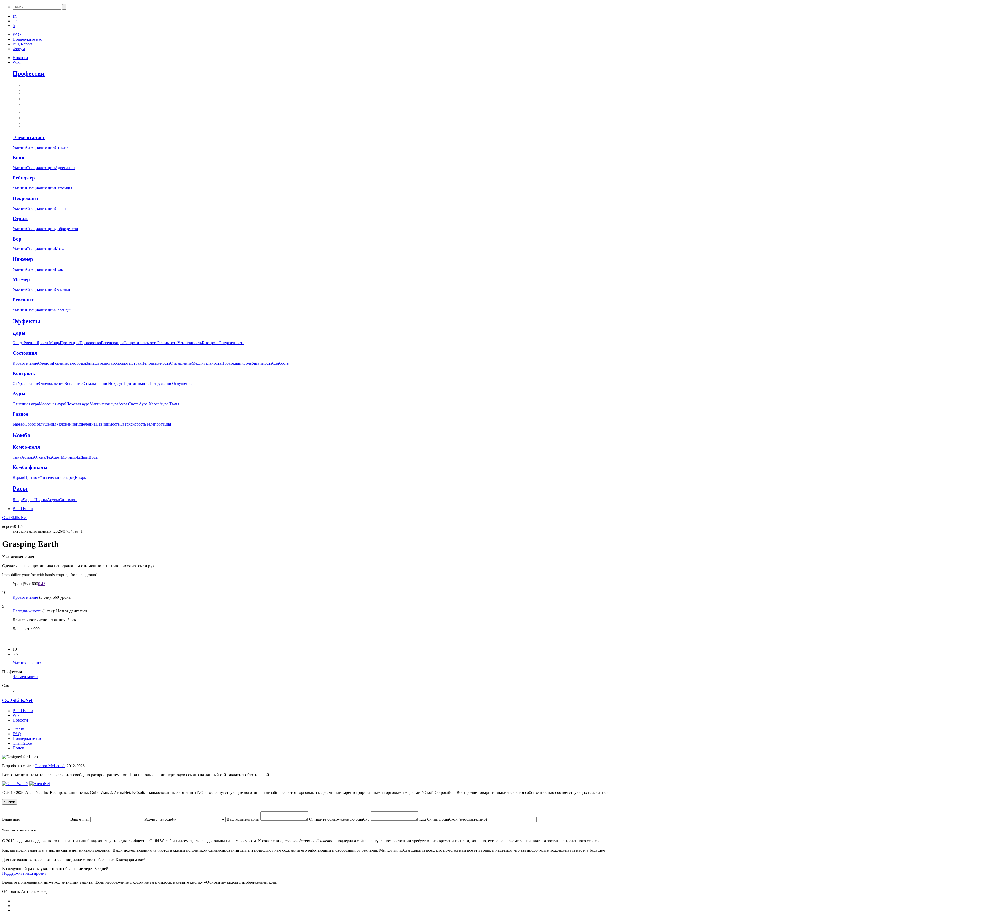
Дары (19, 333)
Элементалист (29, 137)
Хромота (123, 363)
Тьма (17, 457)
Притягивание (136, 383)
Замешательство (100, 363)
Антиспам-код (34, 891)
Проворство (90, 343)
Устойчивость (189, 343)
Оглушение (182, 383)
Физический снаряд (57, 477)
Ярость (42, 343)
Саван (60, 208)
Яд (77, 457)
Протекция (69, 343)
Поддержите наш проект (24, 873)
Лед (48, 457)
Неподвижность (155, 363)
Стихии (62, 147)
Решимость (167, 343)
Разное (20, 414)
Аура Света (128, 404)
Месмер (21, 279)
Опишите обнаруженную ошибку (340, 819)
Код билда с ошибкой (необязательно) (453, 819)
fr (14, 25)
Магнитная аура (104, 404)
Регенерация (112, 343)
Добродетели (66, 228)
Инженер (23, 259)
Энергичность (231, 343)
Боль (247, 363)
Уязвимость (262, 363)
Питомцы (63, 188)
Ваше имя (11, 819)
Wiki (16, 62)
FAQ (17, 34)
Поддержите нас (27, 39)
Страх (136, 363)
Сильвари (68, 499)
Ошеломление (51, 383)
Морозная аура (52, 404)
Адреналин (65, 168)
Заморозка (77, 363)
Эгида (18, 343)
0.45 (41, 583)
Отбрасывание (26, 383)
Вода (93, 457)
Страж (20, 218)
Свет (56, 457)
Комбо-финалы (30, 467)
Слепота (45, 363)
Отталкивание (95, 383)
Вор (17, 239)
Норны (40, 499)
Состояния (25, 353)
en (15, 16)
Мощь (54, 343)
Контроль (24, 373)
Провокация (232, 363)
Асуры (53, 499)
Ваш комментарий (243, 819)
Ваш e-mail (80, 819)
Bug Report (22, 44)
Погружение (160, 383)
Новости (20, 57)
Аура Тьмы (169, 404)
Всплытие (73, 383)
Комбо (21, 435)
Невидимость (107, 424)
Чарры (28, 499)
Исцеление (85, 424)
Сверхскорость (133, 424)
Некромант (25, 198)
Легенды (63, 310)
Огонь (39, 457)
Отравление (181, 363)
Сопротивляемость (140, 343)
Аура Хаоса (149, 404)
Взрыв (18, 477)
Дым (84, 457)
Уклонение (66, 424)
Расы (20, 488)
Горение (60, 363)
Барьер (19, 424)
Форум (19, 48)
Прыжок (31, 477)
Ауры (19, 393)
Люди (18, 499)
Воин (18, 157)
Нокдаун (116, 383)
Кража (60, 249)
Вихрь (80, 477)
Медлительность (206, 363)
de (15, 21)
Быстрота (210, 343)
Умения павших (27, 663)
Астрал (27, 457)
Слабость (280, 363)
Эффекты (26, 321)
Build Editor (23, 508)
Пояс (59, 269)
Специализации (40, 147)
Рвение (30, 343)
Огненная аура (26, 404)
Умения (19, 147)
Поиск (18, 748)
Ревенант (23, 300)
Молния (68, 457)
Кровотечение (25, 363)
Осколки (62, 289)
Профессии (29, 73)
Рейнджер (24, 178)
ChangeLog (22, 743)
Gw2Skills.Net (14, 517)
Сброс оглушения (40, 424)
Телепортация (158, 424)
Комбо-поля (26, 447)
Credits (18, 729)
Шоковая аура (77, 404)
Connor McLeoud (50, 766)
